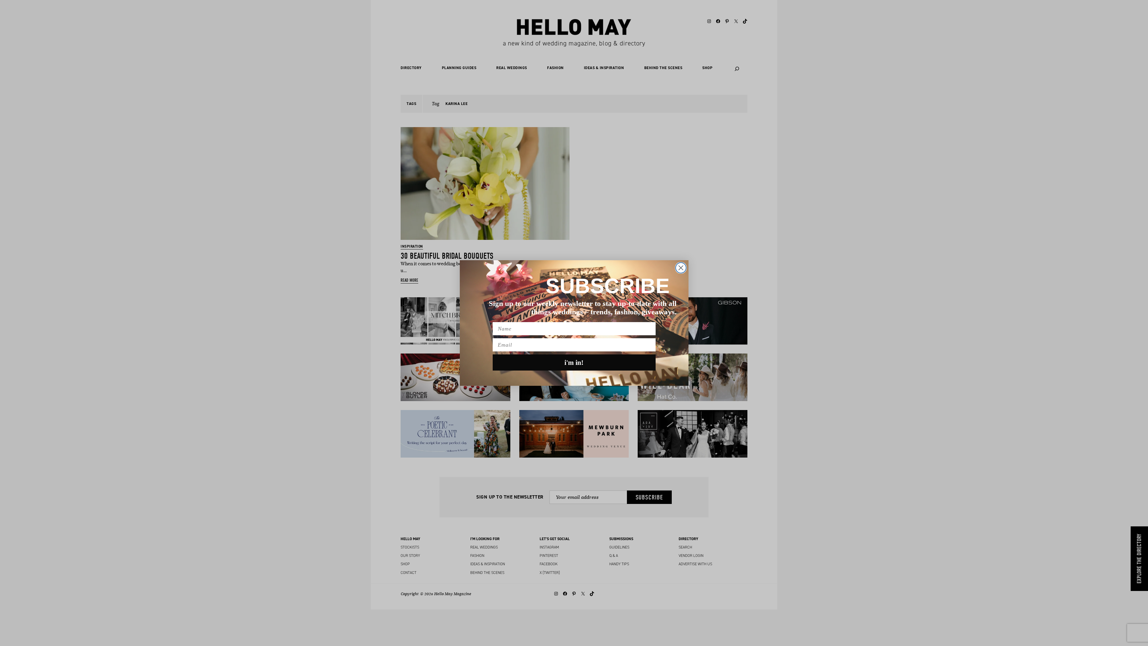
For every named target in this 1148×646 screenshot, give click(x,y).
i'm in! (574, 362)
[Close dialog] (681, 268)
